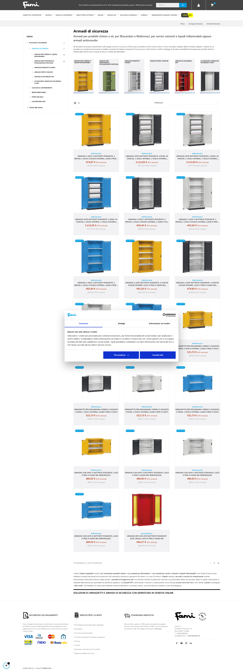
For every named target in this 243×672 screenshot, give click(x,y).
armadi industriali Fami (184, 582)
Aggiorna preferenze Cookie (84, 653)
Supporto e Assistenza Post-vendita (87, 649)
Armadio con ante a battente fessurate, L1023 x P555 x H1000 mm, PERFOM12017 (96, 474)
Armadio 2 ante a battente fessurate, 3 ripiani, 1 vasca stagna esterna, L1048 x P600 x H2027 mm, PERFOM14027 (197, 220)
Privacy (77, 641)
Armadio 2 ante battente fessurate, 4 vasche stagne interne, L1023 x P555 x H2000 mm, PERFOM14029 (146, 284)
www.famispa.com (193, 636)
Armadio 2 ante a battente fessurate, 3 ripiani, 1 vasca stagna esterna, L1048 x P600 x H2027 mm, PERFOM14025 (96, 157)
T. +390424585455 (181, 633)
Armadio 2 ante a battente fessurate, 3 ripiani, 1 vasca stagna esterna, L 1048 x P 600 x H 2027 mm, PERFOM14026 (146, 220)
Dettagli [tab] (121, 323)
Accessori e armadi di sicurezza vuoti (47, 82)
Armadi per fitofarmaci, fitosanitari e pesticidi (44, 62)
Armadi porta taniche (43, 72)
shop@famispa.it (180, 636)
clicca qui (158, 629)
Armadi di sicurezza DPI (44, 77)
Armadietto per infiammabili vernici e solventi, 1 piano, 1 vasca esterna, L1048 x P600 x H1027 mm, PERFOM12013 (197, 347)
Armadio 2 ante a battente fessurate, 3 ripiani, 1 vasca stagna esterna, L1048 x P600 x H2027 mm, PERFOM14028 (96, 284)
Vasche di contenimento (42, 88)
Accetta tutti (157, 355)
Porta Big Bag (37, 97)
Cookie (77, 645)
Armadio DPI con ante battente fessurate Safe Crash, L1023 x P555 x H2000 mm (147, 537)
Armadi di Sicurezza (40, 49)
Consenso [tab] (83, 323)
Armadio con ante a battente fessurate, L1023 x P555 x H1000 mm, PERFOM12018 (147, 474)
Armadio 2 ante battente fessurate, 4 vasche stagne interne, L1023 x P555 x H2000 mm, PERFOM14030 (197, 284)
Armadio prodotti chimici (44, 68)
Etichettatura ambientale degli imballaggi (89, 625)
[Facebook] (177, 643)
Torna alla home (35, 107)
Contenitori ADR (38, 101)
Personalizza (119, 355)
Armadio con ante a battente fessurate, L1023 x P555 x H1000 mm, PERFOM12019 (197, 474)
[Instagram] (186, 643)
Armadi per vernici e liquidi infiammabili (45, 55)
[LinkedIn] (191, 643)
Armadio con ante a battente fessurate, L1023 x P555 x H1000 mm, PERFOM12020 (96, 537)
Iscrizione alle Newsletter (84, 633)
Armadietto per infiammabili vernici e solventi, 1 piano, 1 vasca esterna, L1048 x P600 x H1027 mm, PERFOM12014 (96, 410)
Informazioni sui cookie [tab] (159, 323)
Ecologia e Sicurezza (38, 43)
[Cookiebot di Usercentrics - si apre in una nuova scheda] (165, 315)
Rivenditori (79, 629)
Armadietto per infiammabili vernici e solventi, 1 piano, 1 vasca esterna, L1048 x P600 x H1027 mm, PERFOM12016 (197, 410)
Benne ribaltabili (39, 92)
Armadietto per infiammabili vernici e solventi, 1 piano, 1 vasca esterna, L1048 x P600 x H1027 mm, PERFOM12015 (147, 410)
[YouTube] (181, 643)
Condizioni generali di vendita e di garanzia (90, 637)
